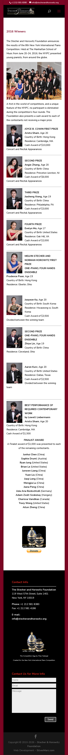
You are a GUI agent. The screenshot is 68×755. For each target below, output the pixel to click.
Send (50, 719)
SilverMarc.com (45, 750)
